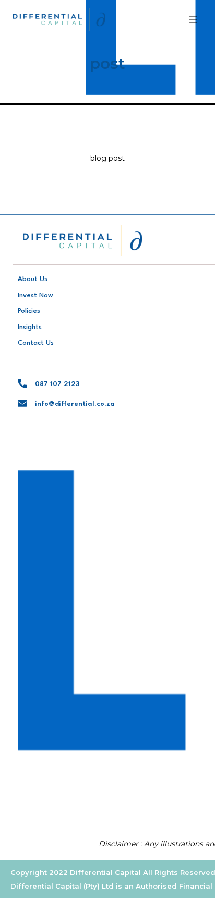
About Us (32, 279)
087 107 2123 (57, 384)
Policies (29, 311)
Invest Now (35, 295)
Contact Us (36, 343)
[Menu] (191, 19)
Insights (30, 327)
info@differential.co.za (75, 404)
